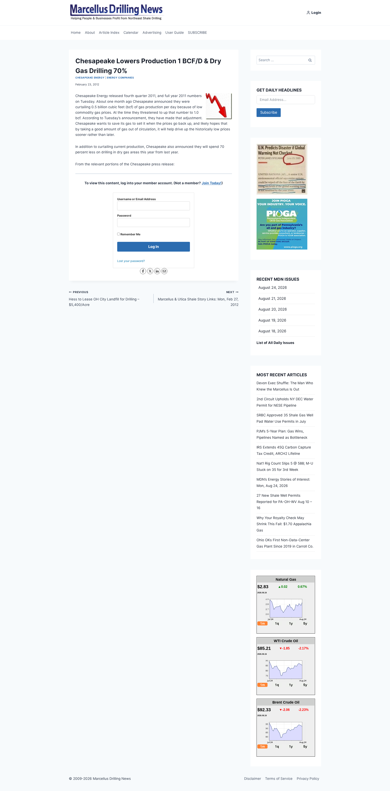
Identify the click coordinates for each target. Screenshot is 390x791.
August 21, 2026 (272, 298)
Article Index (109, 33)
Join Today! (211, 183)
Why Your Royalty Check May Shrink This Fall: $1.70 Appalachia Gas (284, 524)
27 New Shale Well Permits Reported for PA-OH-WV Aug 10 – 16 (284, 501)
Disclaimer (252, 779)
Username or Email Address (136, 199)
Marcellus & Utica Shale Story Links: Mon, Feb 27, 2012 (198, 298)
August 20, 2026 (272, 309)
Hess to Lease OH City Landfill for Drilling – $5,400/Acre (104, 298)
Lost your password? (131, 261)
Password (124, 215)
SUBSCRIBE (197, 33)
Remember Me (130, 234)
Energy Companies (120, 77)
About (90, 33)
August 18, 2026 (272, 331)
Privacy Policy (308, 779)
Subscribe (268, 112)
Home (76, 33)
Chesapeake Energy (89, 77)
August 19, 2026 (272, 320)
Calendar (131, 33)
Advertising (152, 33)
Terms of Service (278, 779)
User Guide (174, 33)
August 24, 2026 (272, 287)
